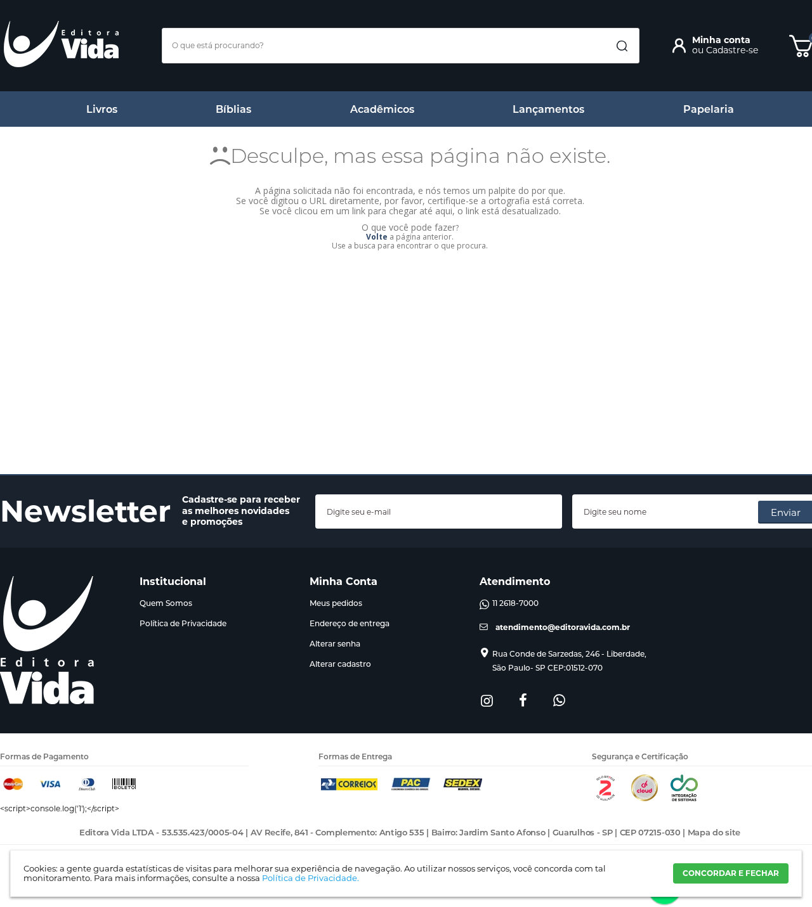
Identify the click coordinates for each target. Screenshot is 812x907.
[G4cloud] (644, 798)
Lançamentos (548, 109)
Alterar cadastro (340, 664)
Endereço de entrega (350, 623)
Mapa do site (714, 832)
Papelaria (708, 109)
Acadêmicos (382, 109)
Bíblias (233, 109)
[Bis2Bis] (605, 798)
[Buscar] (621, 46)
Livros (101, 109)
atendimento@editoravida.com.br (562, 627)
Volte (377, 236)
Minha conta (721, 40)
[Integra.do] (684, 798)
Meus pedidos (336, 603)
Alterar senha (335, 643)
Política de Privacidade (183, 623)
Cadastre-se (732, 50)
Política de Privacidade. (310, 878)
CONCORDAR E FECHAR (731, 873)
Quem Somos (166, 603)
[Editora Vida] (61, 44)
